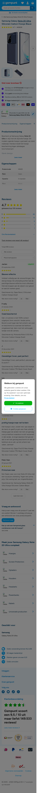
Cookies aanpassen (19, 409)
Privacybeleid (9, 398)
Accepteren (19, 403)
